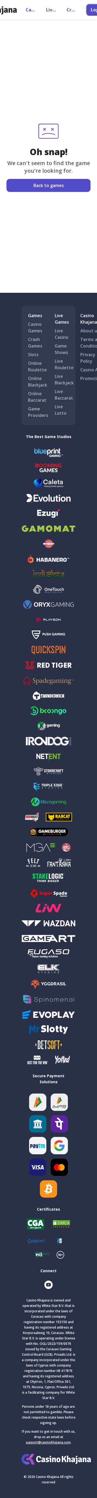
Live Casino (61, 334)
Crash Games (35, 342)
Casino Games (35, 327)
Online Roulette (37, 366)
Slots (33, 355)
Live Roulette (64, 364)
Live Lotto (61, 410)
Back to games (48, 185)
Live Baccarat (64, 394)
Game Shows (61, 349)
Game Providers (38, 412)
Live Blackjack (64, 379)
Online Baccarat (37, 397)
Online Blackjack (37, 381)
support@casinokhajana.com (48, 1442)
